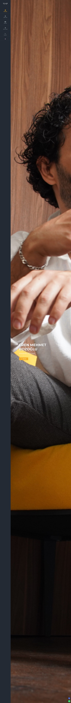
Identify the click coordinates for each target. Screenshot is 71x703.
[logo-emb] (5, 3)
